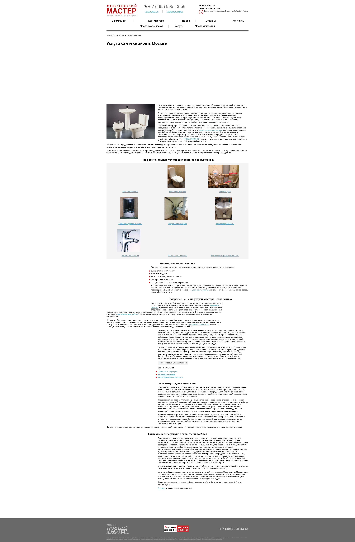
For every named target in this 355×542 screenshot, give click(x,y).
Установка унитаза (177, 191)
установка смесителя (199, 324)
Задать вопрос (151, 11)
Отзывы (211, 20)
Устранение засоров (177, 224)
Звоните (161, 488)
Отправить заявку (175, 11)
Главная (109, 35)
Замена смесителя (130, 256)
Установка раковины (225, 224)
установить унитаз (200, 290)
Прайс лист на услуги (167, 371)
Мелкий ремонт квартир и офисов (121, 15)
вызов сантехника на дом (210, 130)
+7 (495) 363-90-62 (190, 139)
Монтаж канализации (177, 256)
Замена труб (225, 191)
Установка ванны (130, 191)
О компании (118, 20)
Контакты (238, 20)
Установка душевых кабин (130, 224)
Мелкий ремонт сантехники (170, 377)
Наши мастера (155, 20)
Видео (186, 20)
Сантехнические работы (127, 314)
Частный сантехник (166, 374)
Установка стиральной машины (225, 256)
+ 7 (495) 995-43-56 (166, 6)
